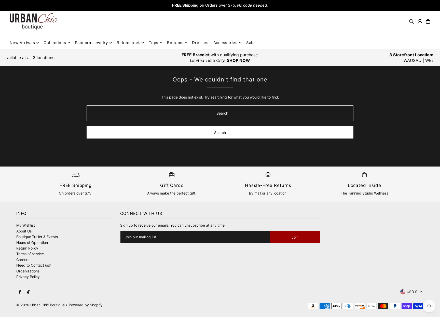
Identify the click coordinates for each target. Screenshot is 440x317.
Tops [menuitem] (153, 42)
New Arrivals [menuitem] (22, 42)
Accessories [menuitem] (225, 42)
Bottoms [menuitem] (175, 42)
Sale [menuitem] (250, 42)
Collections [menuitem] (55, 42)
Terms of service (30, 254)
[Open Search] (411, 21)
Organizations (27, 271)
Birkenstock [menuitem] (128, 42)
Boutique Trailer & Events (37, 237)
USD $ (412, 292)
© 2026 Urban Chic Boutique (40, 305)
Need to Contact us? (33, 265)
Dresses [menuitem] (200, 42)
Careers (22, 259)
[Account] (420, 21)
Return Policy (27, 248)
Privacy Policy (28, 276)
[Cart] (428, 21)
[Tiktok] (28, 292)
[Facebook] (20, 292)
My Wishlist (25, 225)
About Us (24, 231)
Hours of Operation (32, 242)
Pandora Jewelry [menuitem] (91, 42)
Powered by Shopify (86, 305)
